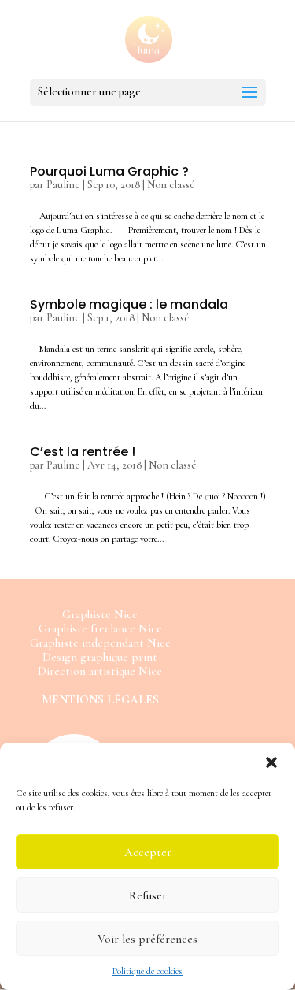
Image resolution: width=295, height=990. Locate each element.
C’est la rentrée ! (82, 452)
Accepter (147, 852)
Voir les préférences (147, 939)
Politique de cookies (147, 971)
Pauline (63, 184)
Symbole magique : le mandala (129, 304)
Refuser (148, 895)
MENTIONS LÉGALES (100, 699)
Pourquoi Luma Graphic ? (109, 171)
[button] (271, 762)
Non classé (171, 184)
